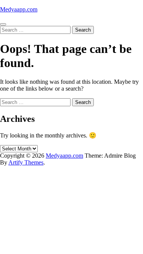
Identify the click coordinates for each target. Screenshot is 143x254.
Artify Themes (25, 162)
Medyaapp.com (18, 9)
